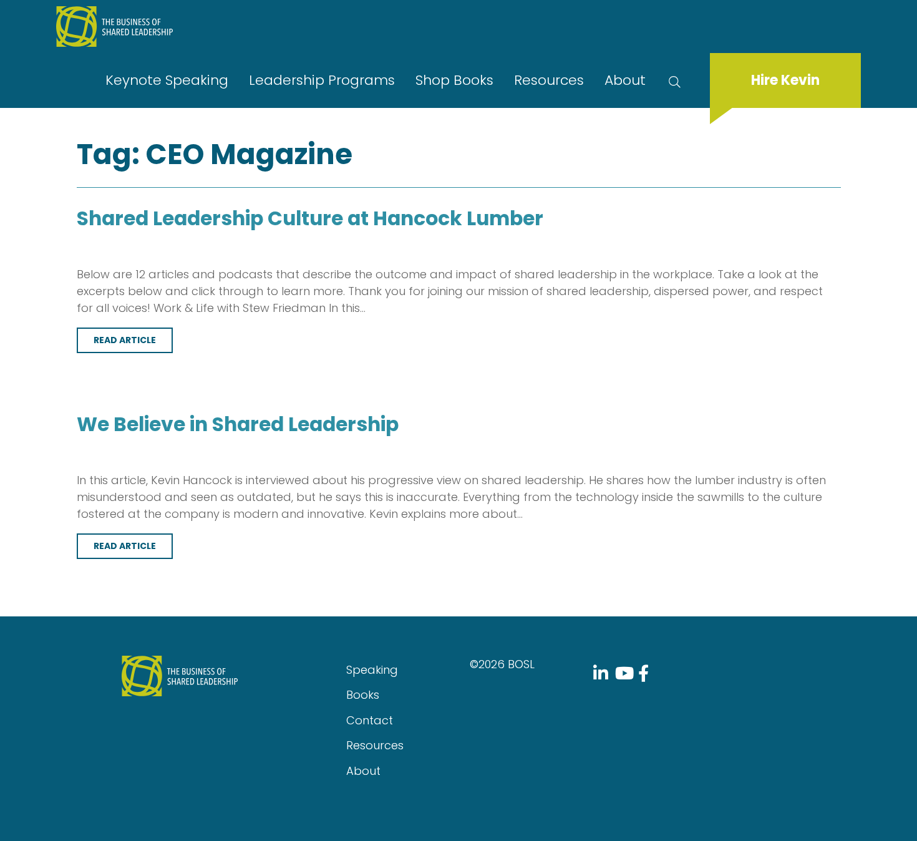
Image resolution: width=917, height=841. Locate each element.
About (625, 80)
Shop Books (454, 80)
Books (362, 694)
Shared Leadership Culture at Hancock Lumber (310, 218)
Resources (549, 80)
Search (677, 80)
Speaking (372, 670)
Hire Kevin (785, 80)
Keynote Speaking (166, 80)
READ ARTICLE (125, 340)
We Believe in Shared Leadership (238, 424)
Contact (369, 720)
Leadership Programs (322, 80)
